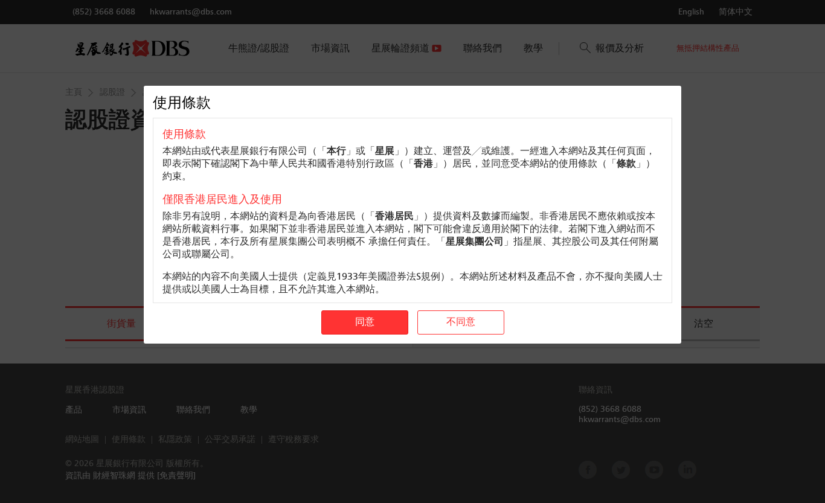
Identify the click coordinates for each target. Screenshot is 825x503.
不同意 (460, 322)
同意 (364, 322)
